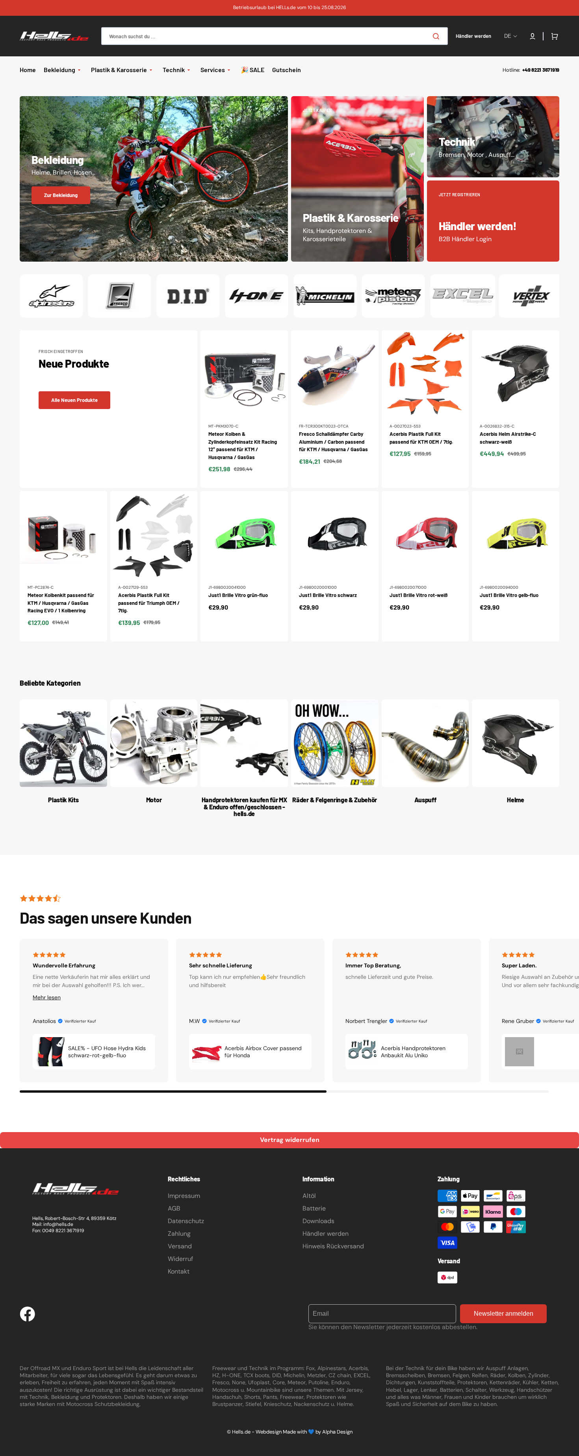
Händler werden (325, 1233)
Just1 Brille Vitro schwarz (328, 595)
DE (507, 36)
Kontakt (178, 1271)
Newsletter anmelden (503, 1313)
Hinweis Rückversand (333, 1246)
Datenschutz (186, 1221)
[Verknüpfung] (154, 179)
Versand (180, 1246)
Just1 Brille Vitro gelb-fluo (509, 595)
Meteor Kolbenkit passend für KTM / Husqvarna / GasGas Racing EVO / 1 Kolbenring (61, 603)
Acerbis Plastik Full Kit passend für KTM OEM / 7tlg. (421, 438)
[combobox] (274, 36)
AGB (174, 1208)
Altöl (309, 1196)
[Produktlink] (244, 409)
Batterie (314, 1208)
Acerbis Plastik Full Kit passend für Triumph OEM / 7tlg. (149, 603)
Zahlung (179, 1233)
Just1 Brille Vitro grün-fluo (238, 595)
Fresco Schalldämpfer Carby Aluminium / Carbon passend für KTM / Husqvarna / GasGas (333, 441)
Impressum (184, 1196)
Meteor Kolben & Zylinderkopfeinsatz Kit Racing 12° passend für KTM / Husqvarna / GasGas (242, 445)
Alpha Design (337, 1431)
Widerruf (180, 1259)
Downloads (318, 1221)
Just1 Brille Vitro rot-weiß (418, 595)
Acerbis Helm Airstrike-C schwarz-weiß (508, 438)
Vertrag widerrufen (289, 1140)
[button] (532, 36)
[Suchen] (437, 36)
